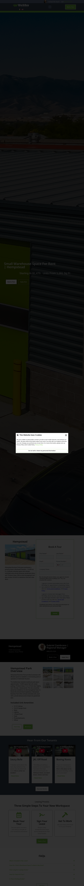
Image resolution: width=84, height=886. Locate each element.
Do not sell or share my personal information (42, 450)
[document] (42, 443)
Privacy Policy (39, 445)
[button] (66, 435)
